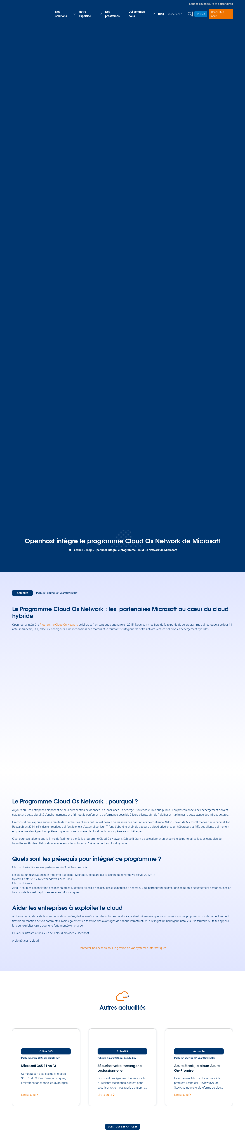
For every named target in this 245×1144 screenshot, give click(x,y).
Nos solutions (61, 14)
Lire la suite (28, 1094)
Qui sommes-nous (137, 14)
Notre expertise (85, 14)
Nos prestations (112, 14)
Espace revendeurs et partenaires (211, 3)
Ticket (201, 14)
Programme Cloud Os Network (59, 624)
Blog (161, 14)
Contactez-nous (218, 14)
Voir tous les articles (122, 1126)
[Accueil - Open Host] (28, 14)
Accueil (78, 550)
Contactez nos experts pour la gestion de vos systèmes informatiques (122, 948)
